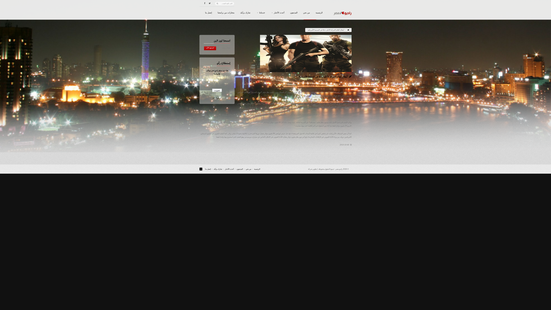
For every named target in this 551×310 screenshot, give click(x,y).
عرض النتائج (217, 98)
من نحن (306, 13)
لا (205, 85)
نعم (206, 82)
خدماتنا (262, 13)
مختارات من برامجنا (226, 13)
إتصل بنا (208, 13)
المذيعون (293, 13)
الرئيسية (319, 13)
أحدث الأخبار (279, 13)
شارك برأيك (245, 13)
